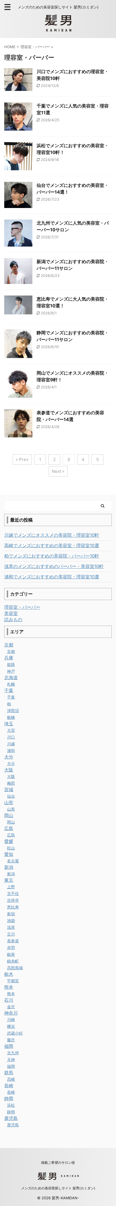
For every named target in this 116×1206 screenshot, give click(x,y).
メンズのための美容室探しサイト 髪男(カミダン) (58, 1188)
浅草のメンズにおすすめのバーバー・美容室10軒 (54, 566)
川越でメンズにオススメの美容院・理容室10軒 (51, 535)
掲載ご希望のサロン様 (58, 1162)
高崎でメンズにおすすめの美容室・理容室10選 (51, 545)
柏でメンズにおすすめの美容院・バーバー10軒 (51, 556)
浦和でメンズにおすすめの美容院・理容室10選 (51, 576)
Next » (58, 471)
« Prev (22, 459)
